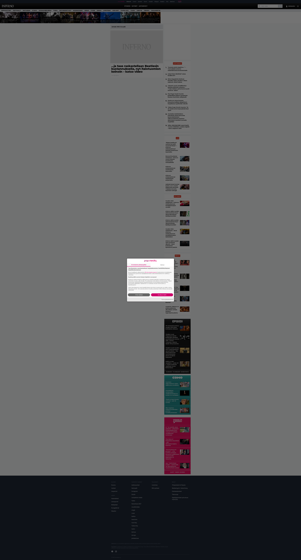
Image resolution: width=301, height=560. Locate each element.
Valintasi (162, 264)
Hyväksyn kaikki (162, 294)
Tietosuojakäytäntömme (167, 299)
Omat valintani (139, 294)
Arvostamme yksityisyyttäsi (138, 264)
